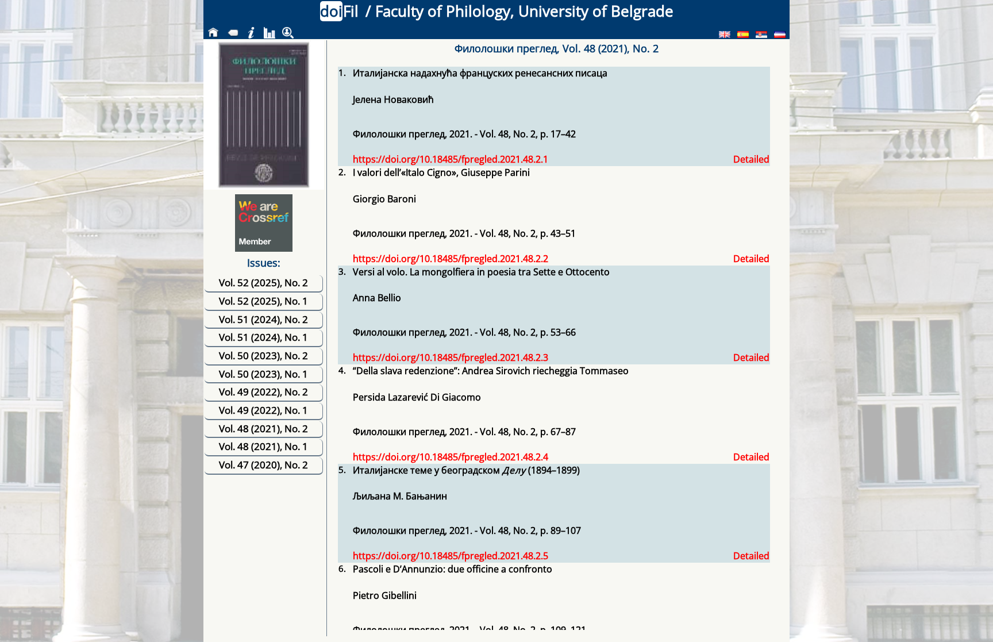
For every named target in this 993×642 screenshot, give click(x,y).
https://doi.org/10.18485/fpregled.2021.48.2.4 (450, 457)
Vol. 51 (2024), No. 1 (263, 337)
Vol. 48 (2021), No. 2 (263, 428)
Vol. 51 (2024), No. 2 (263, 319)
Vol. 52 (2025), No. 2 (263, 282)
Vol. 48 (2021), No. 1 (263, 446)
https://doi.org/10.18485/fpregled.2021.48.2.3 (450, 357)
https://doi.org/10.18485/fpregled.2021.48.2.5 (450, 555)
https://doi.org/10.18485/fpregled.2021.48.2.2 (450, 258)
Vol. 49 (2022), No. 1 (263, 410)
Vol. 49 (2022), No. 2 (263, 391)
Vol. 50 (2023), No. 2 (263, 355)
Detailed (751, 159)
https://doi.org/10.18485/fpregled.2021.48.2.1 (450, 159)
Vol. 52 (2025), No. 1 (263, 300)
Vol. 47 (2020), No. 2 (263, 464)
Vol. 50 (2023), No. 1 (263, 373)
